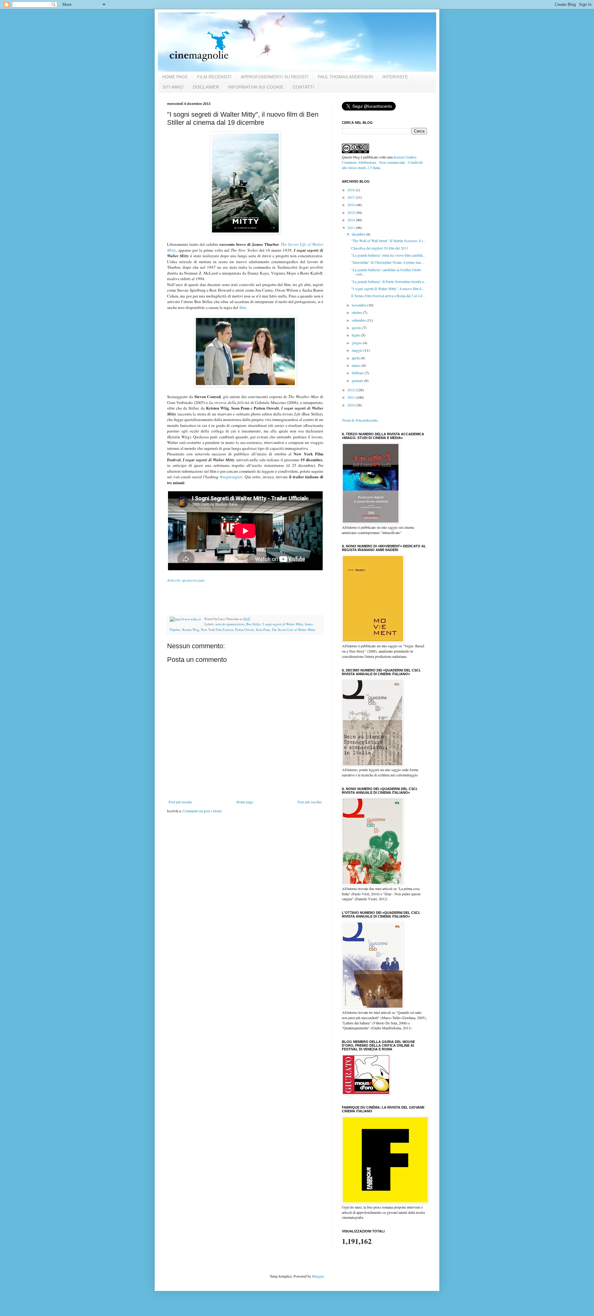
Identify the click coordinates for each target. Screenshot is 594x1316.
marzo (357, 365)
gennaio (358, 380)
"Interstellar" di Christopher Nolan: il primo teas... (387, 262)
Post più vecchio (310, 801)
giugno (357, 342)
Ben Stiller (253, 624)
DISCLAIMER (206, 87)
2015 (351, 212)
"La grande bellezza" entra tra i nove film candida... (388, 255)
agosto (357, 327)
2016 (351, 204)
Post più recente (180, 801)
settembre (359, 320)
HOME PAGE (175, 76)
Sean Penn (263, 630)
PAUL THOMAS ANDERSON (345, 76)
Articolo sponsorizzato (186, 580)
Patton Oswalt (244, 630)
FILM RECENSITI (214, 76)
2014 (351, 219)
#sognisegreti (231, 477)
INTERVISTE (395, 76)
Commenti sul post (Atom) (202, 810)
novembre (359, 304)
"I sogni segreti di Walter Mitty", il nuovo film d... (387, 288)
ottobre (357, 312)
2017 (351, 197)
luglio (356, 334)
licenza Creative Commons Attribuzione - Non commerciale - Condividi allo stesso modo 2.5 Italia (382, 162)
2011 (351, 397)
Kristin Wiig (190, 630)
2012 (351, 389)
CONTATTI (303, 87)
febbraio (358, 372)
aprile (356, 357)
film (242, 307)
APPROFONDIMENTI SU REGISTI (274, 76)
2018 (351, 189)
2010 (351, 404)
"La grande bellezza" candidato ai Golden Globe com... (386, 271)
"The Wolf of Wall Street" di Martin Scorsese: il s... (388, 240)
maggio (358, 350)
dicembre (359, 234)
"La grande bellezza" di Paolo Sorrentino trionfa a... (388, 281)
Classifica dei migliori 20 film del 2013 (379, 247)
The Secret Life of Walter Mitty (293, 630)
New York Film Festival (217, 630)
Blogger (318, 1276)
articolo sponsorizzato (229, 624)
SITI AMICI (172, 87)
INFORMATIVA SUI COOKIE (255, 87)
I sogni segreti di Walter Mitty (283, 624)
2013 (351, 227)
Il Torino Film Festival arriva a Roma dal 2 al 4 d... (388, 295)
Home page (244, 801)
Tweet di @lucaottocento (360, 420)
